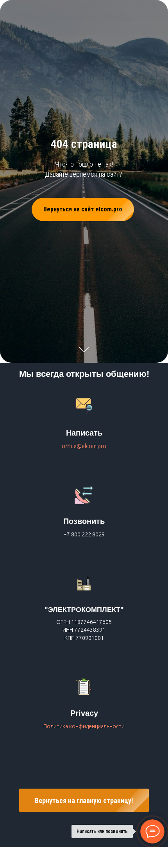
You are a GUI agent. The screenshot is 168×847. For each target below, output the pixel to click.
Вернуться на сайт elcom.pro (82, 451)
